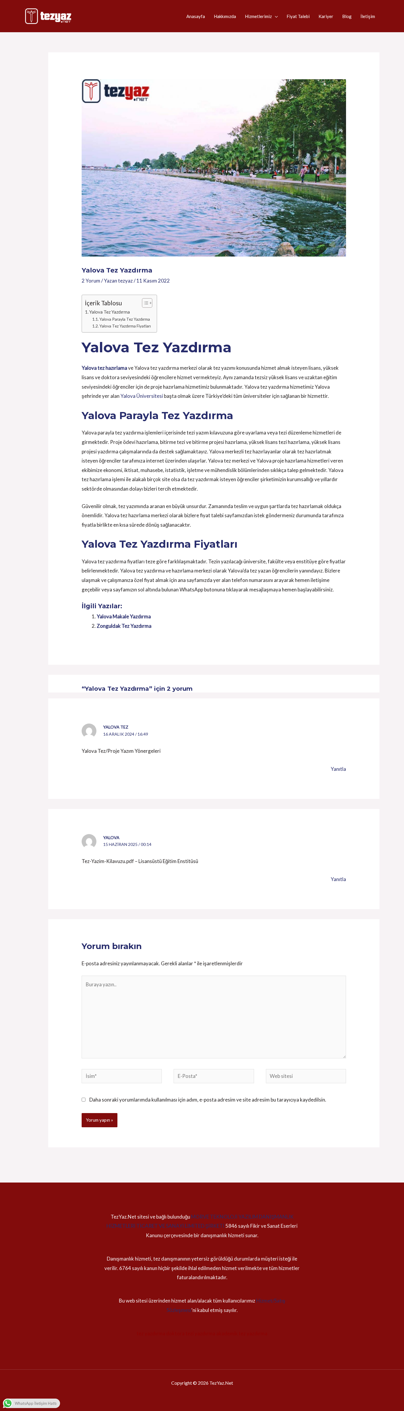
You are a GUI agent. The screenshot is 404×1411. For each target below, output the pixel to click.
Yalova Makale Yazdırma (124, 616)
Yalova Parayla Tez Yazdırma (124, 319)
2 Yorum (91, 281)
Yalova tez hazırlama (104, 368)
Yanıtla (338, 769)
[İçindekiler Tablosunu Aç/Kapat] (144, 303)
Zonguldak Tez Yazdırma (124, 626)
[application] (275, 16)
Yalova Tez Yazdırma (109, 311)
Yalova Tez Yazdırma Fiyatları (125, 325)
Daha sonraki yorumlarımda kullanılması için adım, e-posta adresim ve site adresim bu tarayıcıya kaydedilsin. (207, 1100)
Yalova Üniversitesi (141, 396)
